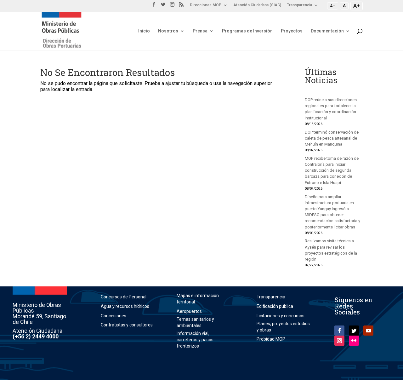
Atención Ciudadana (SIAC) (257, 5)
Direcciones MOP (205, 5)
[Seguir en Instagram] (339, 341)
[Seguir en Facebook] (339, 330)
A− (332, 5)
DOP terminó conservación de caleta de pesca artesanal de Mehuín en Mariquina (332, 138)
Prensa (200, 31)
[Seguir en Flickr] (354, 341)
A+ (356, 6)
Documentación (327, 31)
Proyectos (292, 31)
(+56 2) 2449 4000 (36, 336)
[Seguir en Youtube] (368, 330)
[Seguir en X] (354, 330)
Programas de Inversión (247, 31)
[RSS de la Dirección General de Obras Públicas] (181, 6)
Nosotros (168, 31)
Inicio (144, 31)
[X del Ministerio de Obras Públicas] (163, 6)
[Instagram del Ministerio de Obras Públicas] (172, 6)
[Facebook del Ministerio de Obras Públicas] (154, 6)
